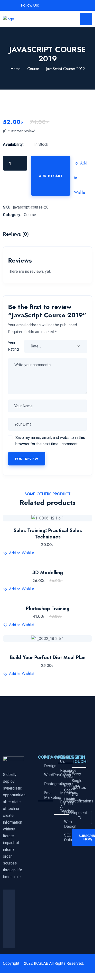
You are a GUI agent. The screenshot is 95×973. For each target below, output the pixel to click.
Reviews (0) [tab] (16, 235)
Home (15, 69)
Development (66, 813)
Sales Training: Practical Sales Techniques (47, 533)
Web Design (66, 824)
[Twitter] (9, 907)
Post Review (26, 458)
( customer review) (19, 131)
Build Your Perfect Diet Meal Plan (48, 657)
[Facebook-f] (9, 895)
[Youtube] (9, 942)
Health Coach (66, 801)
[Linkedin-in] (9, 919)
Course (33, 69)
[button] (81, 163)
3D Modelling (47, 572)
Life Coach (66, 774)
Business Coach (66, 787)
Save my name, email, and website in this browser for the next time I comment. (50, 440)
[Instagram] (9, 930)
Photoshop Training (47, 608)
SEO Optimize (66, 837)
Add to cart (50, 175)
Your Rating (13, 346)
